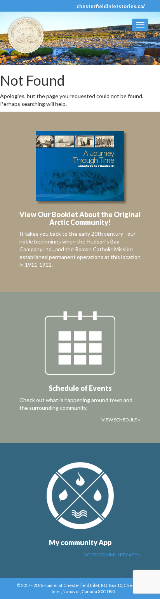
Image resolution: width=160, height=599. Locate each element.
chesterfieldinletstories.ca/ (111, 6)
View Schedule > (121, 420)
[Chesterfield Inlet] (28, 35)
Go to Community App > (112, 555)
